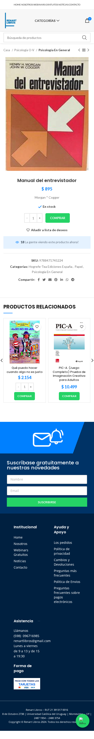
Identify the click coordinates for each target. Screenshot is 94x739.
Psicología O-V (24, 50)
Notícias (20, 561)
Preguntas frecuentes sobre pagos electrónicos (67, 595)
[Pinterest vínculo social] (56, 280)
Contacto (20, 567)
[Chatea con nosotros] (82, 721)
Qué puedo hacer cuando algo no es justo (25, 370)
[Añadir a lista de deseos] (37, 327)
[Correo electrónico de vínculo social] (50, 280)
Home (18, 537)
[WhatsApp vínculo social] (67, 280)
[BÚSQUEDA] (84, 37)
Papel (79, 266)
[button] (24, 396)
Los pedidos (63, 542)
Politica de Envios (67, 582)
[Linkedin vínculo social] (61, 280)
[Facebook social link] (38, 280)
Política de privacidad (62, 551)
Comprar (57, 218)
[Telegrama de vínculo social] (73, 280)
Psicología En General (54, 50)
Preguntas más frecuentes (65, 573)
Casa (7, 50)
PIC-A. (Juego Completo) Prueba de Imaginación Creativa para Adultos (69, 374)
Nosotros (20, 544)
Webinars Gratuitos (21, 552)
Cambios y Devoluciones (64, 562)
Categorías (45, 20)
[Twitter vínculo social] (44, 280)
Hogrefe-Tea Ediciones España (50, 266)
